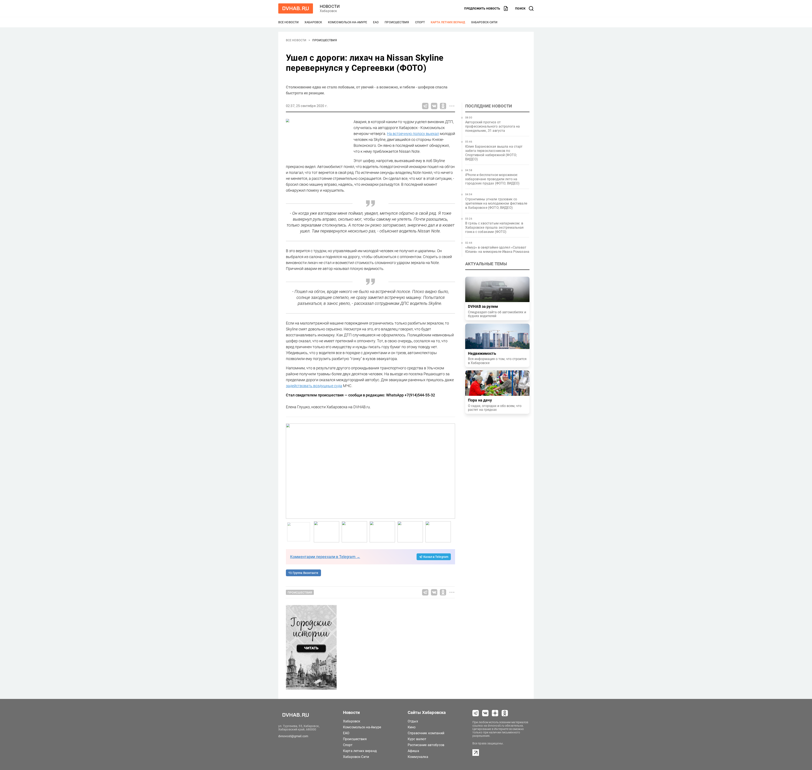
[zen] (495, 713)
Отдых (413, 721)
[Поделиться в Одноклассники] (443, 106)
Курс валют (417, 739)
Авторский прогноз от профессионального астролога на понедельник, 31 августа (492, 126)
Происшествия (397, 22)
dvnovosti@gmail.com (293, 736)
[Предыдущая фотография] (451, 471)
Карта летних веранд (448, 22)
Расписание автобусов (426, 745)
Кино (412, 727)
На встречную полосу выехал (413, 133)
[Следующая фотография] (290, 471)
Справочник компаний (426, 733)
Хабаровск (313, 22)
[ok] (505, 713)
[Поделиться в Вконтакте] (434, 106)
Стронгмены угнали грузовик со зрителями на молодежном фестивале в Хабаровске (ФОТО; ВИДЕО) (496, 203)
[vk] (485, 713)
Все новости (288, 22)
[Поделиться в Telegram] (425, 106)
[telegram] (475, 713)
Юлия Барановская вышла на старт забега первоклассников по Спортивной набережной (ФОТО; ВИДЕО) (494, 152)
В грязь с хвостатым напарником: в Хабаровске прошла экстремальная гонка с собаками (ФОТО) (494, 227)
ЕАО (376, 22)
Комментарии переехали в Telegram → (325, 556)
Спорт (420, 22)
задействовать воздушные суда (314, 386)
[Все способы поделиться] (452, 106)
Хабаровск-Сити (484, 22)
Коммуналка (418, 757)
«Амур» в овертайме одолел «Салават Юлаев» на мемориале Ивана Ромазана (497, 249)
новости (330, 6)
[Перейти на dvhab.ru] (295, 8)
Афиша (413, 751)
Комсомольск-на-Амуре (347, 22)
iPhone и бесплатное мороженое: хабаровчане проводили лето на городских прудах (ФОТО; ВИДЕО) (492, 179)
